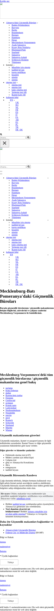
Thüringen (16, 62)
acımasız (9, 403)
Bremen (15, 35)
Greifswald (10, 400)
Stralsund (10, 425)
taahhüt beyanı (18, 70)
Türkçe (10, 562)
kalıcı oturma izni (19, 90)
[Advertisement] (27, 343)
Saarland (15, 52)
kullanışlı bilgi (12, 97)
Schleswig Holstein (20, 60)
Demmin (9, 398)
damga (3, 542)
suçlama (9, 388)
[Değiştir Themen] (48, 220)
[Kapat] (4, 143)
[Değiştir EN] (48, 255)
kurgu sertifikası (19, 72)
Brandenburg (17, 32)
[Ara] (1, 134)
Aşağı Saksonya (19, 45)
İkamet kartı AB (19, 95)
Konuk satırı (11, 405)
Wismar (9, 430)
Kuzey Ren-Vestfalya (21, 47)
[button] (37, 22)
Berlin (14, 30)
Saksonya (16, 55)
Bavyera (15, 27)
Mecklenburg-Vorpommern (23, 42)
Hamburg (16, 37)
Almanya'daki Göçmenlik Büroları (21, 530)
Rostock (9, 420)
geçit (8, 418)
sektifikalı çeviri (23, 498)
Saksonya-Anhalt (19, 57)
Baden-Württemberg (20, 25)
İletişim (3, 551)
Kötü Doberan (12, 390)
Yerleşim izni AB (19, 92)
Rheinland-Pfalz (19, 50)
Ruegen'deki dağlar (14, 395)
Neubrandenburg (13, 410)
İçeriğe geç (5, 1)
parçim (8, 415)
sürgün (15, 77)
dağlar (8, 393)
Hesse (14, 40)
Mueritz (9, 428)
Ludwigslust (11, 408)
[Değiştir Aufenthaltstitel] (48, 237)
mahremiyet (5, 546)
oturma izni (16, 85)
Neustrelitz (10, 413)
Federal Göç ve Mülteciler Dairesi (20, 532)
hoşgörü (15, 75)
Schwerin (10, 423)
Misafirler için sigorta (21, 67)
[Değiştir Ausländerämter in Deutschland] (48, 178)
